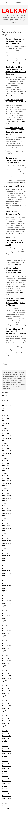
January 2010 (5, 643)
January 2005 (5, 718)
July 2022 (4, 455)
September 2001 (6, 768)
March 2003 (5, 746)
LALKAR (14, 10)
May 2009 (4, 653)
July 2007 (4, 681)
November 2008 (6, 661)
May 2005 (4, 713)
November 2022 (6, 450)
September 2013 (6, 588)
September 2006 (6, 693)
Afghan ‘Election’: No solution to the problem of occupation (16, 331)
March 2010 (5, 641)
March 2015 (5, 566)
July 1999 (4, 801)
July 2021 (4, 470)
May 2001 (4, 773)
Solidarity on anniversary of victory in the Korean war (15, 160)
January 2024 (5, 433)
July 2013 (4, 591)
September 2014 (6, 573)
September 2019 (6, 498)
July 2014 (4, 576)
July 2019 (4, 500)
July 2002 (4, 756)
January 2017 (5, 538)
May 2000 (4, 788)
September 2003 (6, 738)
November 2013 (6, 586)
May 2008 (4, 668)
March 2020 (5, 490)
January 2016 (5, 553)
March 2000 (5, 791)
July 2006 (4, 696)
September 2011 (6, 618)
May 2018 (4, 518)
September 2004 (6, 723)
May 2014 (4, 578)
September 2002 (6, 753)
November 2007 (6, 676)
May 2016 (4, 548)
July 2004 (4, 726)
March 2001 (5, 776)
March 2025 (5, 415)
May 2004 (4, 728)
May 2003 (4, 743)
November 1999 (6, 796)
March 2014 (5, 581)
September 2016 (6, 543)
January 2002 (5, 763)
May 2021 (4, 473)
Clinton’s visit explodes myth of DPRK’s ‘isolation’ (14, 270)
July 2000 (4, 786)
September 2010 (6, 633)
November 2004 (6, 721)
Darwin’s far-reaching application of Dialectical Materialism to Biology (15, 301)
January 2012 (5, 613)
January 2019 (5, 508)
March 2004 (5, 731)
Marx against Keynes (15, 186)
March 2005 (5, 716)
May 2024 (4, 428)
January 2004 (5, 733)
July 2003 (4, 741)
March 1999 (5, 806)
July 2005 (4, 711)
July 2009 (4, 651)
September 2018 (6, 513)
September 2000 (6, 783)
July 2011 (4, 621)
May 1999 (4, 803)
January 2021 (5, 478)
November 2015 (6, 556)
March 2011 (5, 626)
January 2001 (5, 778)
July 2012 (4, 606)
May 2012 (4, 608)
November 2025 (6, 405)
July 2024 (4, 425)
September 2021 (6, 468)
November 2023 (6, 435)
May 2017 (4, 533)
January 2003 (5, 748)
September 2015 (6, 558)
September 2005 (6, 708)
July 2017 (4, 531)
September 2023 (6, 438)
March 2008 (5, 671)
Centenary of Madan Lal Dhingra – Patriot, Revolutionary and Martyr (15, 130)
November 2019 (6, 495)
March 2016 (5, 551)
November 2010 (6, 631)
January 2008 (5, 673)
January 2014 (5, 583)
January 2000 (5, 793)
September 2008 (6, 663)
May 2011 (4, 623)
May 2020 (4, 488)
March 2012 (5, 611)
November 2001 (6, 766)
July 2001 (4, 771)
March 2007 (5, 686)
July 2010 (4, 636)
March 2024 (5, 430)
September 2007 (6, 678)
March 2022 (5, 460)
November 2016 (6, 541)
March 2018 (5, 521)
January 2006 (5, 703)
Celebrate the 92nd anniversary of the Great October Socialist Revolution (16, 70)
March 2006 (5, 701)
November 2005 (6, 706)
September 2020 (6, 483)
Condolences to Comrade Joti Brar (14, 212)
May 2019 (4, 503)
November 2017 (6, 526)
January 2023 (5, 448)
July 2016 (4, 546)
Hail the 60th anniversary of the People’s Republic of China (15, 241)
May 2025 (4, 413)
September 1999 (6, 798)
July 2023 (4, 440)
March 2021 (5, 475)
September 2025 (6, 408)
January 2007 (5, 688)
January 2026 (5, 403)
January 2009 (5, 658)
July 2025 (4, 410)
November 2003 (6, 736)
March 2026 (5, 400)
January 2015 (5, 568)
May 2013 (4, 593)
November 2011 (6, 616)
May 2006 (4, 698)
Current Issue (9, 3)
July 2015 (4, 561)
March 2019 (5, 505)
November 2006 (6, 691)
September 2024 (6, 423)
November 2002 (6, 751)
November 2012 (6, 601)
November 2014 (6, 571)
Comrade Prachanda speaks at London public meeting (15, 41)
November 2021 (6, 465)
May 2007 (4, 683)
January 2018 (5, 523)
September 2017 (6, 528)
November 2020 (6, 480)
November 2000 (6, 781)
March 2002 (5, 761)
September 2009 (6, 648)
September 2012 (6, 603)
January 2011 (5, 628)
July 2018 (4, 516)
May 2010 (4, 638)
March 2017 (5, 536)
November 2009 (6, 646)
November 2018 (6, 510)
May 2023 (4, 443)
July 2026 (4, 395)
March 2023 (5, 445)
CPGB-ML (19, 3)
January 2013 (5, 598)
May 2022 (4, 458)
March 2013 (5, 596)
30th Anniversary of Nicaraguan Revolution (16, 100)
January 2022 (5, 463)
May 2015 (4, 563)
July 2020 (4, 485)
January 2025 (5, 418)
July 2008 (4, 666)
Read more (16, 63)
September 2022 (6, 453)
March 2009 (5, 656)
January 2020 (5, 493)
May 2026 (4, 398)
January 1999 (5, 808)
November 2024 (6, 420)
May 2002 (4, 758)
